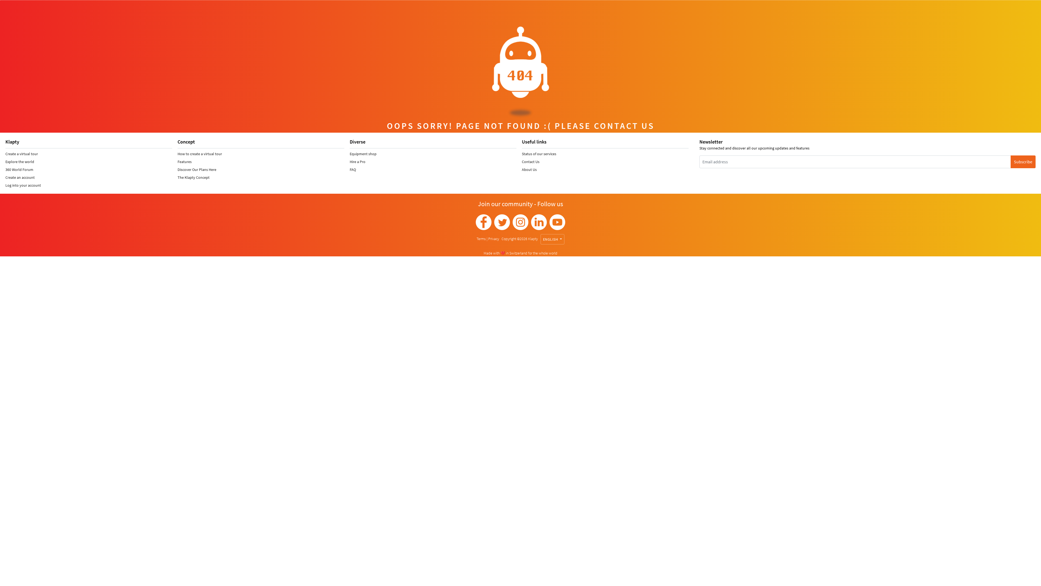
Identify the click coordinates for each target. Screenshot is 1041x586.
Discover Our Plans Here (197, 169)
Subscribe (1023, 161)
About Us (529, 169)
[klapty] (483, 222)
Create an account (20, 177)
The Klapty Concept (194, 177)
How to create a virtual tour (200, 153)
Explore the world (19, 161)
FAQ (353, 169)
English (551, 239)
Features (185, 161)
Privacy (494, 238)
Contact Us (530, 161)
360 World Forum (19, 169)
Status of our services (539, 153)
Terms (482, 238)
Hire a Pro (357, 161)
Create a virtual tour (21, 153)
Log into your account (23, 185)
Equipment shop (363, 153)
